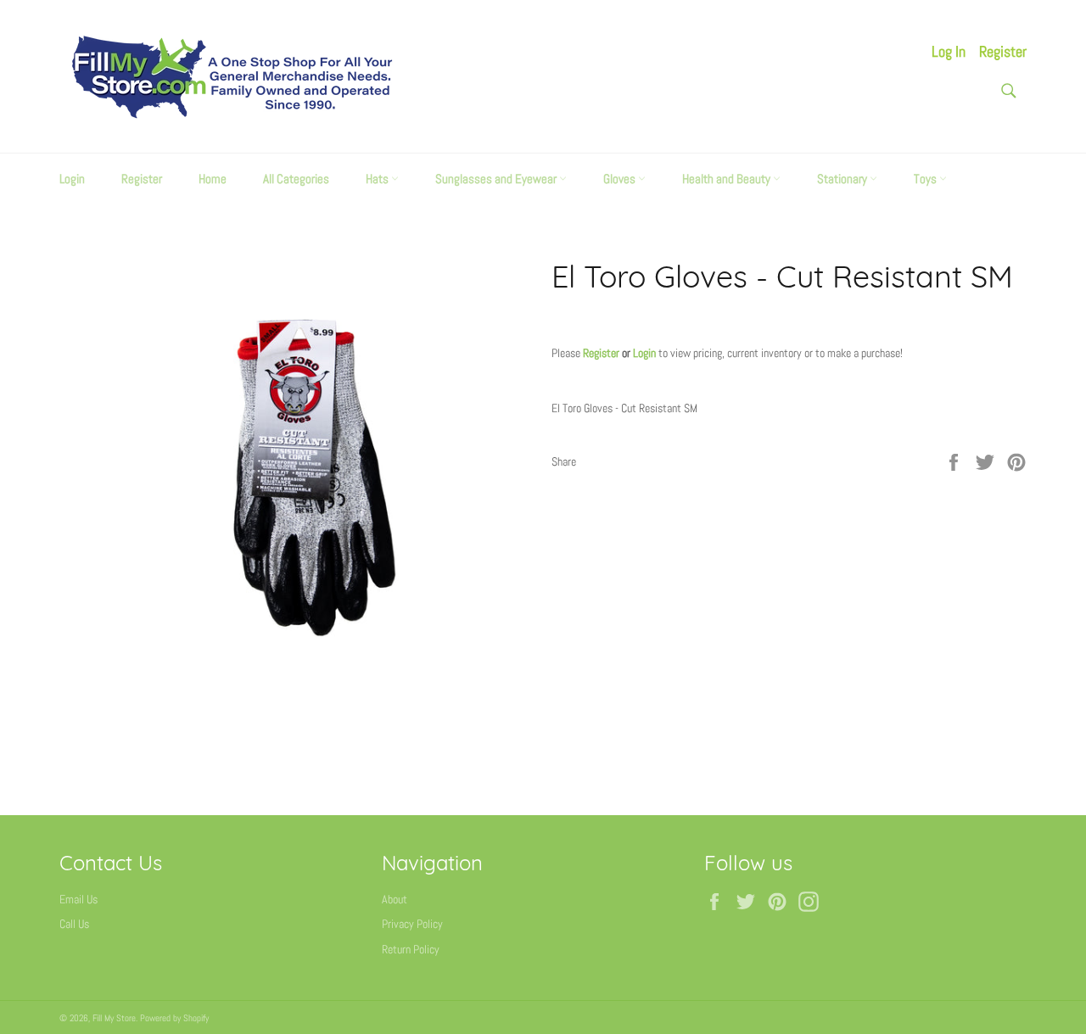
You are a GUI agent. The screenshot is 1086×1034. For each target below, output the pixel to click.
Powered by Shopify (174, 1018)
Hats (378, 178)
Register (1003, 51)
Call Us (74, 923)
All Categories (296, 178)
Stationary (843, 178)
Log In (949, 51)
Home (213, 178)
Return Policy (410, 949)
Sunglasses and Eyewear (497, 178)
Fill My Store (114, 1018)
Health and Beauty (727, 178)
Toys (926, 178)
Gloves (620, 178)
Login (72, 178)
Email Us (78, 899)
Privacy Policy (412, 923)
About (394, 899)
